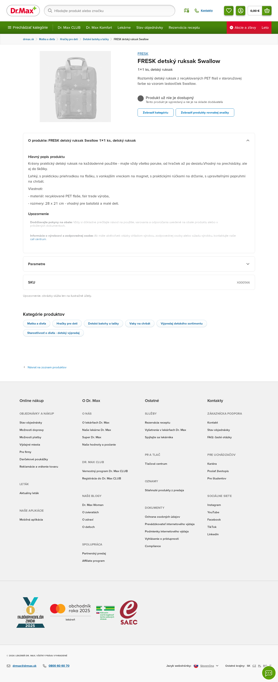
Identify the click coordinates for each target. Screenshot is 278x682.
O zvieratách (90, 512)
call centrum (38, 239)
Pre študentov (216, 478)
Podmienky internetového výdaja (167, 531)
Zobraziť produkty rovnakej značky (205, 112)
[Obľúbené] (228, 10)
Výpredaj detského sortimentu (182, 323)
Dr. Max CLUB (69, 27)
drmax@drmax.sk (24, 665)
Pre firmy (25, 452)
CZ (254, 665)
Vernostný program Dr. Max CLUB (105, 471)
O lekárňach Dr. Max (95, 422)
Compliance (153, 546)
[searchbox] (109, 10)
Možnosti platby (30, 437)
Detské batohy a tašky (103, 323)
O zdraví (87, 519)
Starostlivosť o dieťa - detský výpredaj (53, 332)
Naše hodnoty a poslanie (99, 444)
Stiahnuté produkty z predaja (164, 490)
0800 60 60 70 (59, 665)
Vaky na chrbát (139, 323)
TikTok (212, 527)
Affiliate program (93, 560)
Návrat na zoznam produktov (47, 367)
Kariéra (212, 463)
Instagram (214, 505)
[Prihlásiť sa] (240, 10)
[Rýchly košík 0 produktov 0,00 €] (266, 10)
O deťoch (88, 527)
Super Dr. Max (91, 437)
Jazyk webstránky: (178, 665)
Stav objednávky (149, 27)
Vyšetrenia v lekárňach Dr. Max (165, 429)
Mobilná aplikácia (31, 519)
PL (259, 665)
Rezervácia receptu (184, 27)
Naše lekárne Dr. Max (96, 429)
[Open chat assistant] (269, 673)
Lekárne (124, 27)
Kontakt (212, 422)
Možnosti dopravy (32, 429)
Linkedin (213, 534)
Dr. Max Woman (92, 505)
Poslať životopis (218, 471)
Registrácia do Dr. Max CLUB (101, 478)
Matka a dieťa (36, 323)
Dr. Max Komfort (99, 27)
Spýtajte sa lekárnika (159, 437)
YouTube (213, 512)
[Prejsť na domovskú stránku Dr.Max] (23, 10)
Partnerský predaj (94, 553)
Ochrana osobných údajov (162, 516)
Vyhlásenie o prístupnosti (162, 538)
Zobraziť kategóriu (155, 112)
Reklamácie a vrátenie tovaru (39, 466)
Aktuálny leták (29, 493)
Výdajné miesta (30, 444)
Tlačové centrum (156, 463)
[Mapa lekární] (186, 10)
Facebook (214, 519)
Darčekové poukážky (34, 459)
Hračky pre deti (67, 323)
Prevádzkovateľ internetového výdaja (170, 524)
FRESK (143, 53)
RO (265, 665)
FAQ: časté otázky (219, 437)
